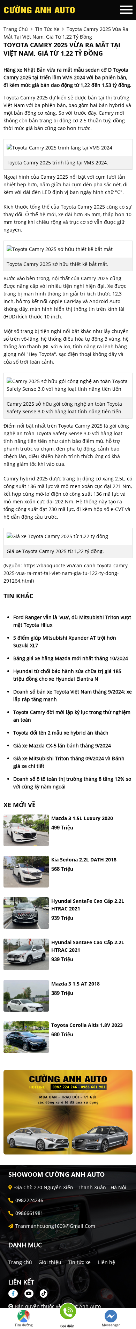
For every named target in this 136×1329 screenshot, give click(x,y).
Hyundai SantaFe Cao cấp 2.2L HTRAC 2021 (87, 905)
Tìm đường (23, 1324)
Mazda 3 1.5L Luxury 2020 (82, 818)
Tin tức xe (79, 1262)
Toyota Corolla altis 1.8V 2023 (87, 1025)
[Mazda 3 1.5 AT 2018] (26, 996)
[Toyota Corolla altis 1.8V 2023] (26, 1037)
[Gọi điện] (67, 1314)
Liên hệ (106, 1262)
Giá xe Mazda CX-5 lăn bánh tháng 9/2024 (62, 745)
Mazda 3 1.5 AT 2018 (75, 983)
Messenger (111, 1324)
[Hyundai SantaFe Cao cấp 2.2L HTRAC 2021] (26, 913)
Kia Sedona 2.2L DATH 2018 (83, 859)
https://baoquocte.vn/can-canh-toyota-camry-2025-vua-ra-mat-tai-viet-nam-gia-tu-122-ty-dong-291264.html (66, 573)
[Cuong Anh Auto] (41, 10)
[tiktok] (41, 1293)
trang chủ (15, 29)
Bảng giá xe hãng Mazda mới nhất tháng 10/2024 (70, 658)
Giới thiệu (49, 1262)
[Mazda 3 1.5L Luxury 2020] (26, 830)
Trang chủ (20, 1262)
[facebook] (15, 1293)
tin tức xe (47, 29)
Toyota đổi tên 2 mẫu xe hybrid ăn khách (60, 732)
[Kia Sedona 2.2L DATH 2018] (26, 872)
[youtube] (28, 1293)
